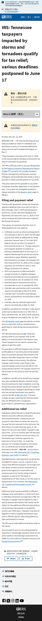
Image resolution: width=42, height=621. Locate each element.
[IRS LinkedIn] (17, 600)
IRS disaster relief (12, 321)
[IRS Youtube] (22, 600)
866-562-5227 (22, 395)
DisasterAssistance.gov (11, 541)
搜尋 (23, 17)
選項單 (37, 17)
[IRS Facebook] (4, 600)
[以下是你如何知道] (21, 10)
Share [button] (13, 558)
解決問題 (8, 581)
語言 (7, 586)
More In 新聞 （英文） (14, 114)
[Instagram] (12, 600)
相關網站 (8, 591)
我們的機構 (9, 571)
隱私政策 (21, 613)
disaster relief (26, 192)
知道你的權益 (10, 576)
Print (27, 558)
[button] (29, 17)
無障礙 (21, 617)
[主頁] (7, 16)
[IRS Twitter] (8, 600)
